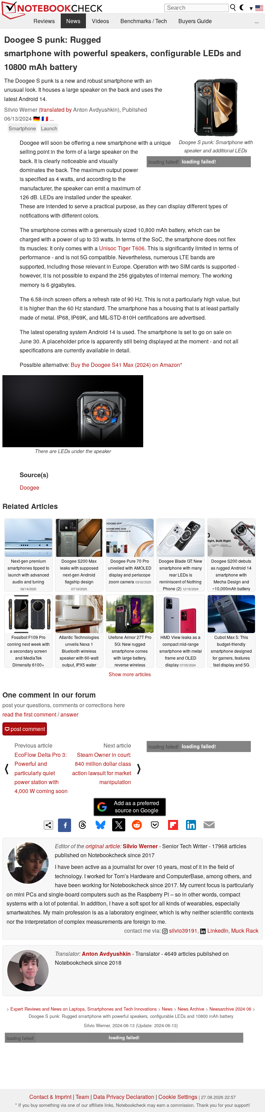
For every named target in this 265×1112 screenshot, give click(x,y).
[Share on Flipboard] (172, 824)
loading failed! (163, 161)
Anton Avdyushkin (106, 954)
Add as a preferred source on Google (136, 806)
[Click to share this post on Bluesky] (100, 825)
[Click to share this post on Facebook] (64, 825)
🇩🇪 (36, 118)
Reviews (44, 21)
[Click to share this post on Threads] (82, 825)
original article (103, 846)
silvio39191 (182, 930)
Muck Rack (244, 930)
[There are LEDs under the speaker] (72, 411)
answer (69, 714)
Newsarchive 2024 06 (230, 1008)
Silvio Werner (140, 846)
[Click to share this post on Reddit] (136, 824)
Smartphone (22, 128)
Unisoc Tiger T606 (122, 248)
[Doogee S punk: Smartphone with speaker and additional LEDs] (215, 107)
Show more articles (130, 674)
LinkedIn (217, 930)
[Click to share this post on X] (118, 824)
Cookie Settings (177, 1097)
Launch (49, 128)
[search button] (233, 7)
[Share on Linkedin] (190, 824)
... (257, 21)
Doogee (29, 487)
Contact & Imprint (50, 1097)
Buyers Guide (195, 21)
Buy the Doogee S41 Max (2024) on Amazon (125, 365)
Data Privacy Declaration (123, 1097)
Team (82, 1097)
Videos (100, 21)
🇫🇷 (44, 118)
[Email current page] (209, 825)
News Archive (191, 1008)
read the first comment (29, 714)
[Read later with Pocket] (154, 824)
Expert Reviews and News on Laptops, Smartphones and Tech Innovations (83, 1008)
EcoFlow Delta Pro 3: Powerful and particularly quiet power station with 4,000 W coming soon (41, 773)
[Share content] (48, 825)
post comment (27, 729)
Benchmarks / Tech (143, 21)
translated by (56, 109)
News (73, 21)
